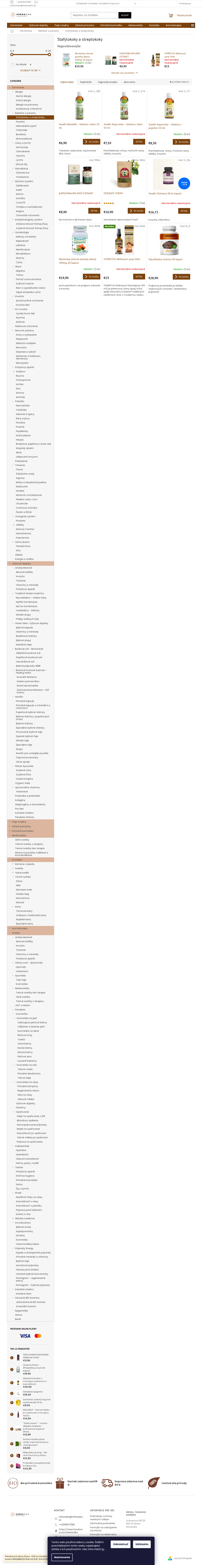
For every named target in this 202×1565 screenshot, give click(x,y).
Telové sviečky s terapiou (29, 844)
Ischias (19, 384)
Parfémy (21, 1107)
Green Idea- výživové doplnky (31, 623)
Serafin (19, 696)
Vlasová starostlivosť (27, 1158)
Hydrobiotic (22, 1154)
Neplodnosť (22, 241)
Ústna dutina (22, 542)
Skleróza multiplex (26, 343)
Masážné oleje (24, 644)
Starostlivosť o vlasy (27, 1201)
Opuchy (20, 155)
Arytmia (20, 317)
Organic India (22, 783)
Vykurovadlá (22, 872)
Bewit (18, 1319)
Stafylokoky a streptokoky (30, 117)
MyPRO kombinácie (26, 602)
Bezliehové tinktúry (26, 636)
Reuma (20, 375)
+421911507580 (67, 1524)
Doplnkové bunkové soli (29, 657)
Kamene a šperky (24, 864)
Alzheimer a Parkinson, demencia (28, 357)
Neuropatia (22, 363)
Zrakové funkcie (25, 283)
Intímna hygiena (25, 1175)
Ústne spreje (23, 761)
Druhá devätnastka (27, 685)
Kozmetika (22, 984)
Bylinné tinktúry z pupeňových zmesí (32, 718)
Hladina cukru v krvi (26, 499)
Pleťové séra (24, 1056)
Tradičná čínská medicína (29, 593)
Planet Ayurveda (24, 766)
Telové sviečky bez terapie (30, 848)
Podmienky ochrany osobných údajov (97, 3)
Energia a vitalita (24, 559)
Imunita (19, 296)
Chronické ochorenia (27, 215)
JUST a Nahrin (22, 1005)
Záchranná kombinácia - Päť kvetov (33, 691)
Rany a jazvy (23, 418)
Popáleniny (22, 431)
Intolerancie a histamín (29, 108)
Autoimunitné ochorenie (29, 300)
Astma (19, 194)
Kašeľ (19, 189)
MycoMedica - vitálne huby (31, 597)
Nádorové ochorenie (26, 326)
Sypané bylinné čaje (27, 736)
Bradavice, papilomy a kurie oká (33, 443)
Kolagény (20, 800)
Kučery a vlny (23, 1214)
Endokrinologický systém (28, 219)
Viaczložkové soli (25, 661)
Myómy (20, 258)
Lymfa (19, 160)
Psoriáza (20, 422)
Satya (19, 881)
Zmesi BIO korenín (26, 1306)
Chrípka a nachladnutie (29, 207)
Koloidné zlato (23, 1293)
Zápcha (20, 478)
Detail (139, 141)
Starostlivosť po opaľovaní (31, 1133)
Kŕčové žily (21, 164)
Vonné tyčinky (23, 876)
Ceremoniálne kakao (27, 1244)
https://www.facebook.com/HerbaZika (71, 1531)
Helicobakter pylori (26, 126)
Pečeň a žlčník (24, 512)
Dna (18, 388)
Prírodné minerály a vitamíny (32, 1256)
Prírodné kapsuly (25, 701)
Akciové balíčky (24, 572)
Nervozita (21, 347)
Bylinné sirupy (23, 640)
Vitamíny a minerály (27, 585)
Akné (18, 452)
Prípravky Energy (24, 1248)
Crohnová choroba (26, 507)
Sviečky (19, 868)
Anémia (20, 321)
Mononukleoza (24, 138)
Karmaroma (22, 898)
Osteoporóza (23, 380)
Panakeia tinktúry (24, 817)
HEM (18, 885)
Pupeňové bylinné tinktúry (30, 712)
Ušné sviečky (22, 839)
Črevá (19, 469)
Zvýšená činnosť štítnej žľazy (32, 228)
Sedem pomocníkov (28, 681)
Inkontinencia (23, 533)
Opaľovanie (22, 1111)
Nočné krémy (25, 1048)
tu (103, 1549)
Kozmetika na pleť (27, 1018)
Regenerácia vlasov (28, 1090)
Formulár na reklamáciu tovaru (103, 1536)
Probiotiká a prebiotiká (27, 795)
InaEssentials (22, 1146)
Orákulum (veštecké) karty (31, 915)
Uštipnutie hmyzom (27, 456)
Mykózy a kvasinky (26, 236)
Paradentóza (23, 546)
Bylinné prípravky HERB (28, 666)
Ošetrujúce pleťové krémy (32, 1022)
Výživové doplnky (21, 563)
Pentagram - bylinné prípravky (33, 1285)
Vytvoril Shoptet (183, 1558)
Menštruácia (23, 249)
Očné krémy (24, 1043)
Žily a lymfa (22, 1188)
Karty (18, 906)
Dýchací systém (24, 181)
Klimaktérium (23, 253)
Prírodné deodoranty (29, 1073)
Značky (16, 933)
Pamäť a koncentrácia (28, 279)
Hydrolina (21, 1150)
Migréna (20, 270)
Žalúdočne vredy (25, 473)
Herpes (20, 439)
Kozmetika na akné (28, 1031)
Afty (18, 550)
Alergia (19, 91)
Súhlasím (141, 1544)
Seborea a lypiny (25, 414)
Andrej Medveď (23, 567)
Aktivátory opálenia (27, 1120)
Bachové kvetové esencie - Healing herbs (31, 672)
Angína (20, 211)
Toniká (21, 1039)
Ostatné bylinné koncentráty (32, 1274)
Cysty (19, 262)
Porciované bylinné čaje (29, 732)
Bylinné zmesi (23, 1227)
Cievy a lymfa (23, 143)
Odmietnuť (120, 1544)
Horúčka (20, 198)
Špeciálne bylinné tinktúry (30, 727)
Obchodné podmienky (102, 1523)
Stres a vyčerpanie (26, 334)
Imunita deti (23, 304)
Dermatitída (23, 405)
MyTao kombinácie (26, 606)
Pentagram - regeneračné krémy (31, 1279)
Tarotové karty (24, 911)
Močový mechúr (25, 529)
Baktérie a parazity (25, 113)
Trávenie (20, 465)
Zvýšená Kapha (24, 778)
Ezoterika (17, 859)
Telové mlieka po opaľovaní (32, 1137)
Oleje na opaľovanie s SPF (31, 1116)
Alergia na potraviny (27, 104)
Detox (19, 1184)
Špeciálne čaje (24, 744)
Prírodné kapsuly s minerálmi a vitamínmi (33, 707)
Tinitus (19, 275)
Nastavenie (62, 1557)
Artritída (20, 397)
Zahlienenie (22, 185)
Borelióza (21, 134)
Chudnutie (22, 503)
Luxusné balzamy (27, 1060)
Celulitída (21, 409)
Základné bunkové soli (28, 653)
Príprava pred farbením (29, 1210)
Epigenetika (21, 1310)
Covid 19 (20, 202)
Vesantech (22, 791)
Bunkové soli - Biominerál (29, 648)
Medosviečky (19, 835)
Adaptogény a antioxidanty (30, 804)
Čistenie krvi (22, 172)
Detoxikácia (21, 168)
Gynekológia (22, 232)
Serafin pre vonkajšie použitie (32, 753)
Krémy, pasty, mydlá (27, 1163)
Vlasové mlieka (26, 1099)
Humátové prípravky (27, 1265)
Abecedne (129, 82)
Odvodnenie (23, 151)
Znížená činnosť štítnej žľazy (32, 224)
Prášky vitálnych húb (27, 619)
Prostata (20, 520)
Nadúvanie (22, 486)
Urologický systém (25, 516)
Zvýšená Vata (23, 770)
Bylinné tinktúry (24, 723)
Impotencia (22, 537)
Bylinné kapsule (24, 627)
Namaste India (24, 889)
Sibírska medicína (25, 1218)
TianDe (19, 1167)
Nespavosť (22, 339)
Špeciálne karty (24, 923)
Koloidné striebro (24, 812)
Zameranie (18, 87)
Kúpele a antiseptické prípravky (33, 1252)
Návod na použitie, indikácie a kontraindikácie (31, 854)
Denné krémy (25, 1052)
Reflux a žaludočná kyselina (31, 482)
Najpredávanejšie (107, 82)
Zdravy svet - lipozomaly (29, 962)
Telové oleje (24, 1077)
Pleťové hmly (25, 1035)
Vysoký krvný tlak (25, 313)
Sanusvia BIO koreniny (27, 1297)
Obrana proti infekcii (27, 1269)
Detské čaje (22, 740)
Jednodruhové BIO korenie (30, 1302)
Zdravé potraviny (21, 826)
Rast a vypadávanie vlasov (31, 287)
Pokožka (19, 401)
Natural (20, 902)
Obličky (20, 524)
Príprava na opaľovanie (30, 1141)
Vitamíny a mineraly (27, 631)
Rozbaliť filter (29, 70)
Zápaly (19, 554)
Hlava (18, 266)
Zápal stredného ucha (28, 292)
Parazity (20, 121)
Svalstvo (20, 371)
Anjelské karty (23, 919)
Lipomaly (21, 967)
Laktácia (20, 245)
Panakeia (20, 1009)
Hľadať (125, 15)
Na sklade (23, 64)
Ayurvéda (20, 975)
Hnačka (20, 490)
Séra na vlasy (25, 1094)
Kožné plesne (23, 435)
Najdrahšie (86, 82)
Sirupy (19, 749)
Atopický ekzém (25, 448)
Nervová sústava (24, 330)
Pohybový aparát (24, 367)
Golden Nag (22, 894)
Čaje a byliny (19, 821)
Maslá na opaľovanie (28, 1128)
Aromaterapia (19, 928)
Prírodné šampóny (28, 1086)
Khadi (18, 1192)
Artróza (20, 392)
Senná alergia (23, 96)
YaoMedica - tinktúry (27, 610)
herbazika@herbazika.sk (71, 1518)
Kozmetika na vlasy (27, 1082)
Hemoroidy (22, 147)
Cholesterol (22, 177)
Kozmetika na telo (27, 1065)
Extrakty (20, 1235)
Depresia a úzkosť (26, 351)
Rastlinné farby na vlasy (29, 1197)
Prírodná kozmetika (22, 831)
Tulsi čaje (21, 979)
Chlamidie (21, 130)
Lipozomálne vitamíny (27, 787)
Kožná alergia (23, 100)
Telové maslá (25, 1069)
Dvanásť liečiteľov (27, 677)
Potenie (20, 426)
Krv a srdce (21, 309)
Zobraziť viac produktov (123, 72)
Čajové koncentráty (27, 757)
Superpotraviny (24, 1231)
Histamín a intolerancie (29, 495)
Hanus (18, 1314)
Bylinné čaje (22, 1261)
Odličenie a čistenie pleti (31, 1026)
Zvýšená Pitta (23, 774)
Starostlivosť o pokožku (29, 1205)
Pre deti (19, 808)
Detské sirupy (23, 614)
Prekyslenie (21, 461)
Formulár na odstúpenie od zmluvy (103, 1529)
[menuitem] (16, 25)
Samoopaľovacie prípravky (32, 1124)
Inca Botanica (22, 1222)
